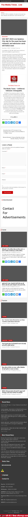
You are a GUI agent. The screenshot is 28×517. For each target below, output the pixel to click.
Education (4, 36)
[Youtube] (15, 117)
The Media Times (14, 323)
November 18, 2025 (6, 394)
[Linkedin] (13, 117)
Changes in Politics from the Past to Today (10, 454)
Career (4, 230)
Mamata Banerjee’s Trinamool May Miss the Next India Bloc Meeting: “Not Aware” (14, 138)
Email (3, 173)
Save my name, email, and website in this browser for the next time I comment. (14, 188)
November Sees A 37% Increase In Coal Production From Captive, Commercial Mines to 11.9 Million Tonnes (14, 132)
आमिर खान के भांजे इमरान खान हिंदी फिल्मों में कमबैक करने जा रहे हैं (13, 447)
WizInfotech (16, 512)
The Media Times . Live (11, 5)
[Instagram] (11, 117)
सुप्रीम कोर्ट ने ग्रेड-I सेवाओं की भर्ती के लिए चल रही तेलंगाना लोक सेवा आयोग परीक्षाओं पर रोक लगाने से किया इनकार (14, 285)
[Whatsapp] (16, 117)
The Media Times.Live (15, 48)
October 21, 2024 (5, 286)
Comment (4, 151)
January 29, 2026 (5, 347)
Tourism (4, 300)
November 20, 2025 (6, 252)
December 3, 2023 (6, 48)
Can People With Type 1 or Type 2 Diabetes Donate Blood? (14, 405)
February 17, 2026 (6, 323)
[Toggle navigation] (2, 9)
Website (4, 179)
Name (3, 167)
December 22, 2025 (6, 370)
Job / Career (5, 245)
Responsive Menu (25, 1)
